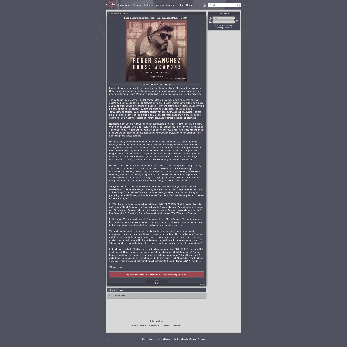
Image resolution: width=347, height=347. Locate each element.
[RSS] (205, 5)
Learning (170, 5)
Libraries (159, 5)
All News (136, 5)
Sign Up (210, 18)
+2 (156, 283)
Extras (180, 5)
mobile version (108, 339)
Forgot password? (210, 21)
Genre (189, 5)
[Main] (111, 2)
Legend (202, 284)
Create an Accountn (223, 25)
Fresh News (124, 5)
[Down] (245, 5)
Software (148, 5)
